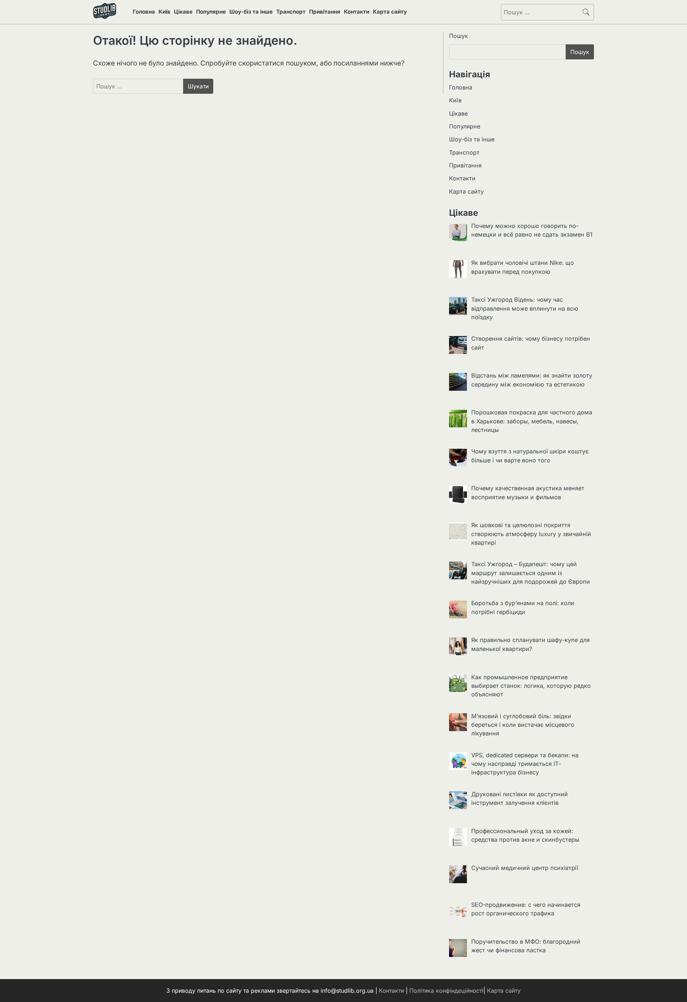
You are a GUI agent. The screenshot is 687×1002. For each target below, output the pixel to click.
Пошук (458, 35)
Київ (164, 11)
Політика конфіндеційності (446, 990)
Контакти (356, 11)
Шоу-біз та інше (251, 11)
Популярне (211, 11)
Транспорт (291, 11)
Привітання (324, 11)
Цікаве (183, 11)
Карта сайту (390, 11)
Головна (144, 11)
